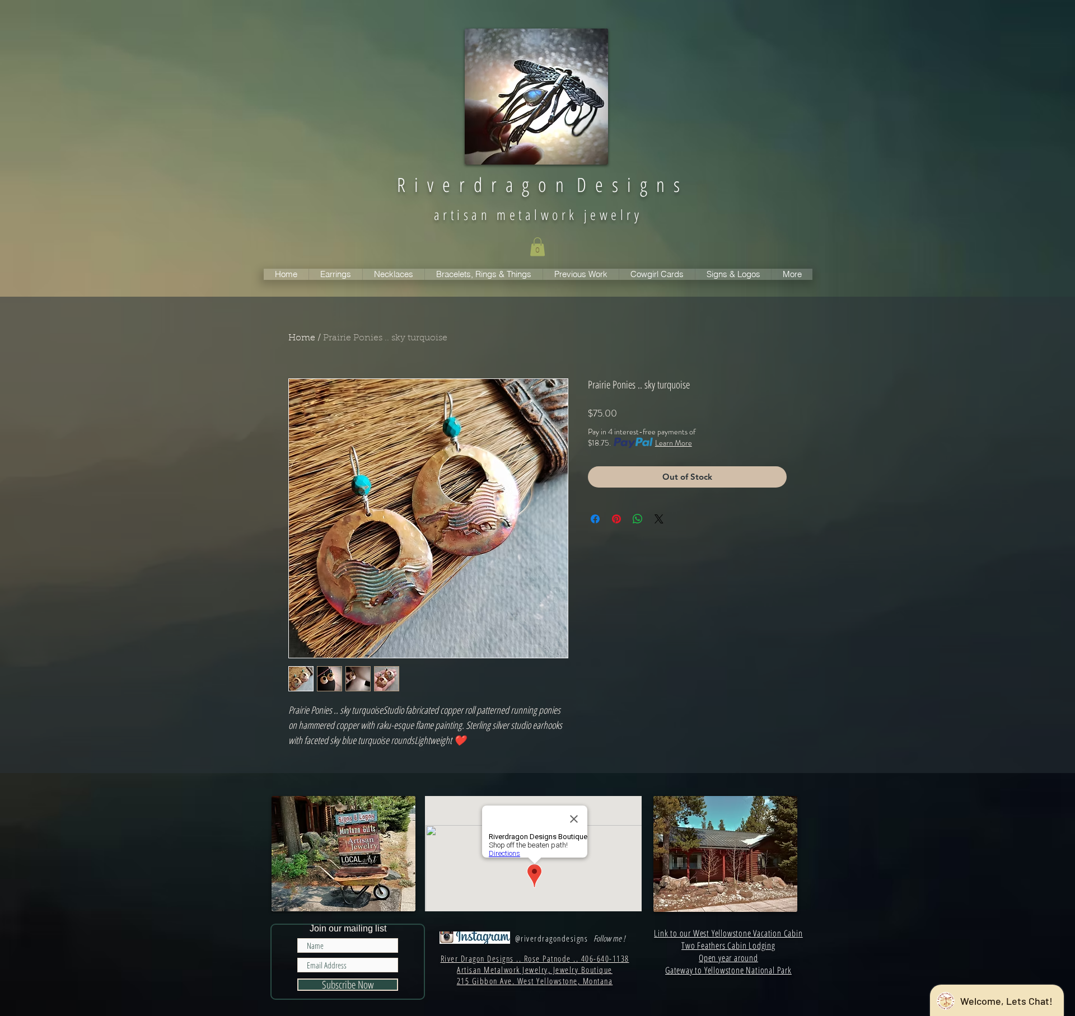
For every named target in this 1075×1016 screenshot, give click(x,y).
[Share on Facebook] (595, 519)
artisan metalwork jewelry (538, 214)
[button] (537, 246)
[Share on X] (659, 519)
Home (301, 338)
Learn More (673, 442)
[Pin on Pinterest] (616, 519)
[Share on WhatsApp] (637, 519)
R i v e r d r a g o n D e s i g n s (538, 184)
